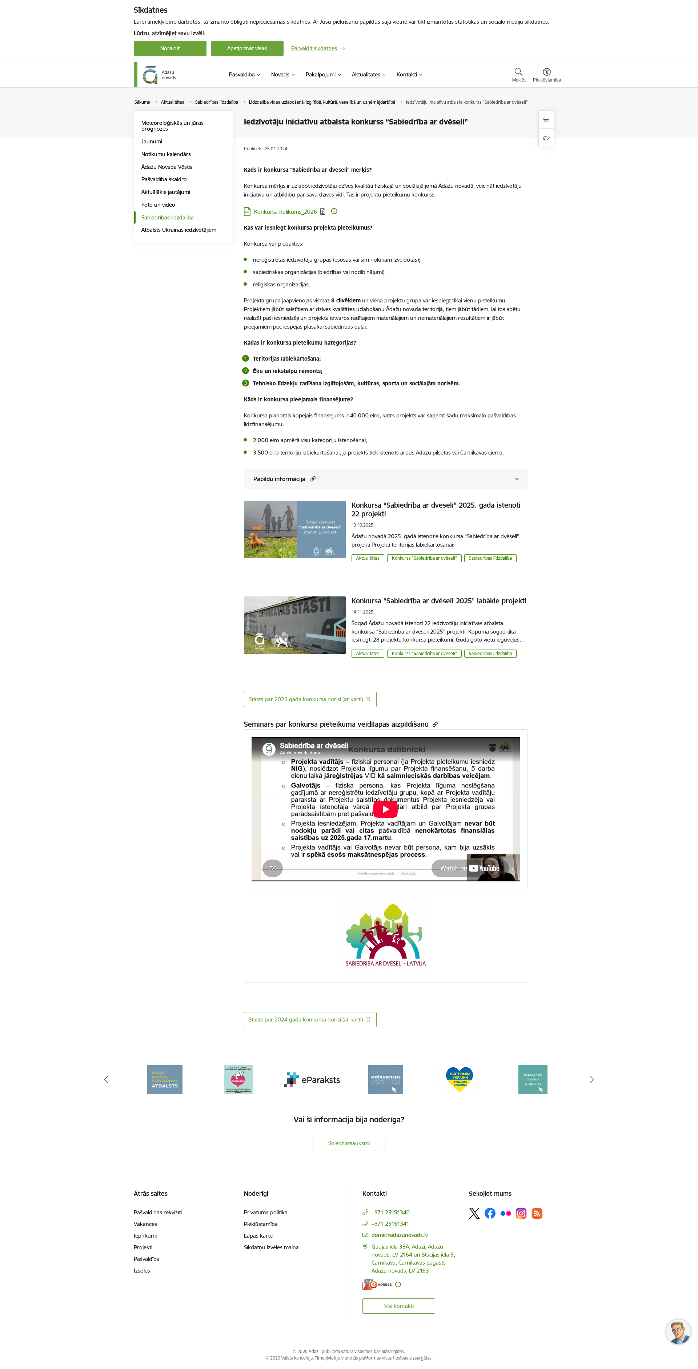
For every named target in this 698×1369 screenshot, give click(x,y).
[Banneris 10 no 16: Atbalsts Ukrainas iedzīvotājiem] (459, 1079)
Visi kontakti (399, 1305)
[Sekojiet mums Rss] (536, 1213)
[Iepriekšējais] (106, 1079)
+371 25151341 (390, 1223)
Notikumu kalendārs (166, 154)
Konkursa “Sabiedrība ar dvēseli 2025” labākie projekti (439, 600)
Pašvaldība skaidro (164, 179)
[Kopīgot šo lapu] (546, 138)
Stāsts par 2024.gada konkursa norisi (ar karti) (306, 1019)
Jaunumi (151, 141)
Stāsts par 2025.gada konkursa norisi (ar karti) (306, 699)
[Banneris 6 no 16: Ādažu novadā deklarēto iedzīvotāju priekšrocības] (164, 1079)
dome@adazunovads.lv (400, 1234)
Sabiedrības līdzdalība (167, 217)
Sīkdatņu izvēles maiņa (271, 1247)
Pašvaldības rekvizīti (158, 1212)
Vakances (145, 1224)
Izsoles (142, 1270)
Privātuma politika (266, 1212)
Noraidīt (170, 48)
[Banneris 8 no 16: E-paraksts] (312, 1079)
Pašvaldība (147, 1258)
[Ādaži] (159, 75)
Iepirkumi (145, 1235)
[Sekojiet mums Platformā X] (474, 1213)
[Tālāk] (592, 1079)
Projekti (143, 1247)
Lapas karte (258, 1235)
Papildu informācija (279, 479)
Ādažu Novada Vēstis (166, 166)
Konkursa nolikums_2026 (285, 211)
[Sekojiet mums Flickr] (505, 1213)
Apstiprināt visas (247, 48)
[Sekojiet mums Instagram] (521, 1213)
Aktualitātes (368, 558)
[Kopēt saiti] (434, 724)
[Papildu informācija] (334, 211)
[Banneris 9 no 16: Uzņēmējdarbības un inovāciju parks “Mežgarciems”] (385, 1079)
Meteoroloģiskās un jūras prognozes (172, 125)
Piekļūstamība (261, 1224)
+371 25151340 (391, 1212)
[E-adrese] (377, 1284)
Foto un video (158, 204)
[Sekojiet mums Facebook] (490, 1213)
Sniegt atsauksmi (349, 1143)
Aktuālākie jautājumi (165, 192)
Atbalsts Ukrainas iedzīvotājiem (178, 229)
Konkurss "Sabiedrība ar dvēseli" (424, 558)
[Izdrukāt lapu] (546, 119)
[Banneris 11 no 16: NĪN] (532, 1079)
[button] (312, 478)
